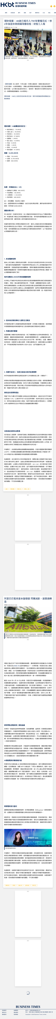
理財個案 (9, 84)
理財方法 (19, 489)
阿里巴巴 (34, 885)
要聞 (6, 12)
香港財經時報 (21, 6)
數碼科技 (37, 12)
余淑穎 (6, 27)
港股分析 (20, 885)
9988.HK (17, 666)
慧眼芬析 (7, 885)
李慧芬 (6, 605)
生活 (44, 12)
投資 (6, 489)
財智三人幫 (26, 489)
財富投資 (13, 12)
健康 (25, 12)
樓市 (19, 12)
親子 (31, 12)
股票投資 (27, 885)
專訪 (49, 12)
